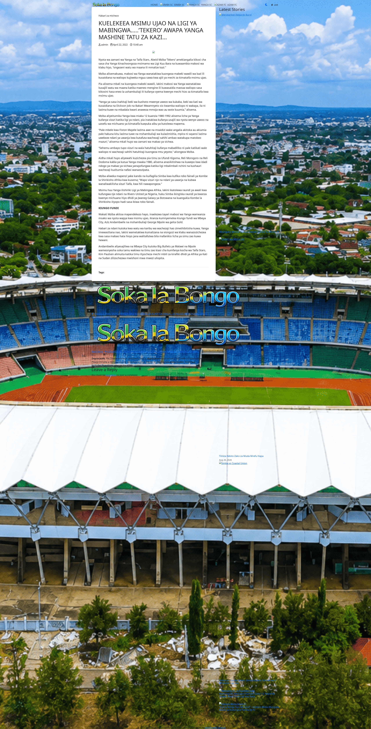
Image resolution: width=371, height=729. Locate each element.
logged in (111, 375)
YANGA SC (206, 4)
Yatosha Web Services (215, 727)
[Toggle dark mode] (266, 5)
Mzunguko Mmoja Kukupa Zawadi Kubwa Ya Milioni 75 (249, 231)
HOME (154, 4)
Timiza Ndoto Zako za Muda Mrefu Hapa (241, 456)
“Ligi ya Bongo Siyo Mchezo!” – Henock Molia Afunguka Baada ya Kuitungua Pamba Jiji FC (249, 708)
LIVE (275, 4)
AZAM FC (232, 4)
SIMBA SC (179, 4)
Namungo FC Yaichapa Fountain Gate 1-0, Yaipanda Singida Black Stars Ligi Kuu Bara (247, 695)
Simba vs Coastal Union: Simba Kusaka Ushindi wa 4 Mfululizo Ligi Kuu (247, 682)
